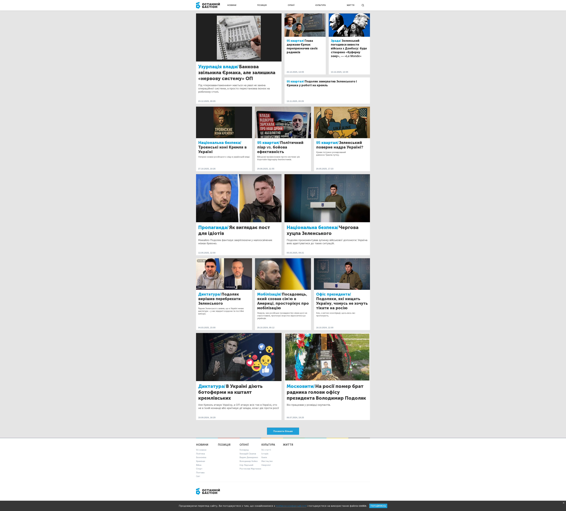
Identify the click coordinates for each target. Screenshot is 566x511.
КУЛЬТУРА (320, 5)
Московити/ (301, 386)
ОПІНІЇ (291, 5)
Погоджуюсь (378, 506)
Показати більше (283, 431)
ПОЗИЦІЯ (262, 5)
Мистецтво (267, 461)
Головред (244, 450)
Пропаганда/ (213, 227)
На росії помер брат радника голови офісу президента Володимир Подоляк (326, 392)
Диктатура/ (209, 294)
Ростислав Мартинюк (250, 468)
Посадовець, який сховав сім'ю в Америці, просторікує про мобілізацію (283, 301)
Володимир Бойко (249, 461)
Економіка (201, 457)
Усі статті (266, 450)
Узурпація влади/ (218, 66)
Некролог (266, 465)
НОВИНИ (231, 5)
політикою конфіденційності (291, 506)
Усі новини (201, 450)
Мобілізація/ (269, 294)
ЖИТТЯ (350, 5)
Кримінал (200, 461)
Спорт (199, 468)
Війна (198, 465)
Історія (264, 453)
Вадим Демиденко (249, 457)
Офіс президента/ (333, 294)
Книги (264, 457)
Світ (198, 476)
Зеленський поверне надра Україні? (339, 145)
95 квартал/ (295, 40)
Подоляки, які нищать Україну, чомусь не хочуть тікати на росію (342, 303)
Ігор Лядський (246, 465)
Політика (200, 453)
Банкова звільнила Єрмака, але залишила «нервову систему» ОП (236, 72)
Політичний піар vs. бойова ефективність (280, 147)
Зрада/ (336, 40)
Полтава (200, 472)
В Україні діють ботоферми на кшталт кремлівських (230, 392)
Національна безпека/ (219, 142)
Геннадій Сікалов (248, 453)
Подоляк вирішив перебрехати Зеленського (219, 299)
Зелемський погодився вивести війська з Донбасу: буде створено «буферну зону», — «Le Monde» (349, 48)
